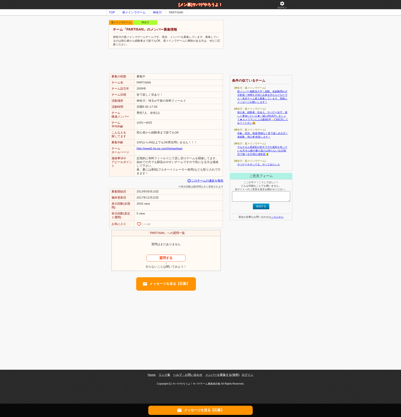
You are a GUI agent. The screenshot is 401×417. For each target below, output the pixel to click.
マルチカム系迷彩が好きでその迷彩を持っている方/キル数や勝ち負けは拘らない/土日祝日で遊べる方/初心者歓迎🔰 (262, 151)
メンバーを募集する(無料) (222, 374)
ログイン (282, 5)
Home (152, 374)
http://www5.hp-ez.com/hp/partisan (160, 148)
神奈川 (157, 12)
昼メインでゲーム (134, 12)
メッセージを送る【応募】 (166, 283)
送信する (261, 206)
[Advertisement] (166, 61)
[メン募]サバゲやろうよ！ (200, 5)
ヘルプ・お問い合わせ (187, 374)
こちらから (277, 217)
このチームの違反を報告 (205, 180)
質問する (166, 258)
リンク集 (164, 374)
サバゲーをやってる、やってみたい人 (258, 164)
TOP (112, 12)
